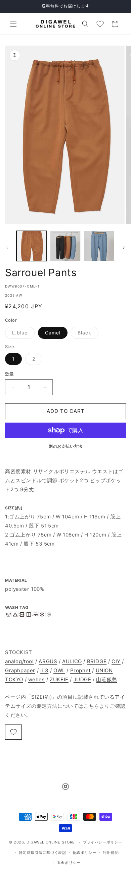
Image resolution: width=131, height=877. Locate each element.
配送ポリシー (84, 852)
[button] (13, 23)
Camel (52, 332)
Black (87, 334)
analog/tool (19, 661)
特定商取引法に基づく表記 (42, 852)
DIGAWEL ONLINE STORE (51, 842)
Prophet (80, 670)
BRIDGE (97, 661)
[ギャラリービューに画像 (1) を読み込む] (31, 246)
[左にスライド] (7, 247)
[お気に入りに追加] (13, 732)
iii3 (44, 670)
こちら (91, 706)
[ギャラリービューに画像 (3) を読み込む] (99, 246)
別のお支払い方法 (65, 446)
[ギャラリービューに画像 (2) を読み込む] (65, 246)
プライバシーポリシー (102, 842)
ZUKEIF (59, 679)
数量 (9, 373)
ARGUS (48, 661)
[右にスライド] (123, 247)
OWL (59, 670)
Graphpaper (20, 670)
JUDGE (82, 679)
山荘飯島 (106, 679)
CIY (116, 661)
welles (36, 679)
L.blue (22, 334)
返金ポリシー (69, 862)
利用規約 (111, 852)
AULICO (72, 661)
